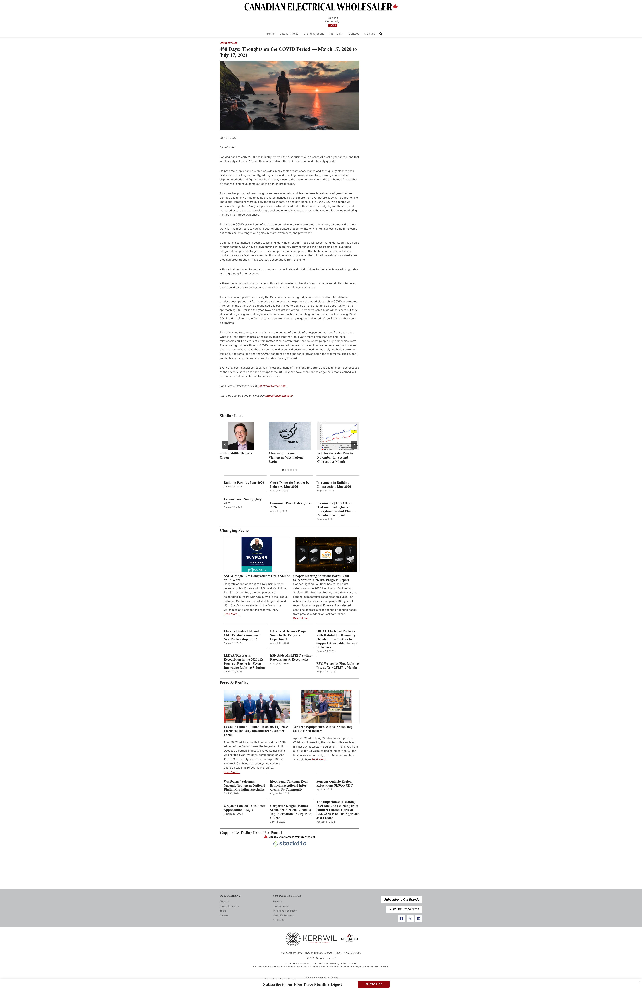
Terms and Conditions (285, 910)
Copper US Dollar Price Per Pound (251, 832)
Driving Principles (229, 906)
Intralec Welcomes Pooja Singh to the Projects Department (288, 635)
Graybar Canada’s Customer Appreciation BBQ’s (244, 808)
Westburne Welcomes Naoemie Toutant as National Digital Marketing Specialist (244, 785)
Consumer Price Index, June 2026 (290, 505)
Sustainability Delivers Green (236, 455)
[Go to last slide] (225, 445)
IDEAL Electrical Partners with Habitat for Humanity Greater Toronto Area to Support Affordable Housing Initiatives (336, 639)
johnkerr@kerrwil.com (272, 386)
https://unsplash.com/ (279, 395)
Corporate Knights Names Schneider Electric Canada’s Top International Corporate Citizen (290, 812)
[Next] (354, 445)
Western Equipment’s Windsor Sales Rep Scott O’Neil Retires (323, 729)
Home (271, 33)
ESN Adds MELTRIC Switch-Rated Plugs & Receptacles (291, 657)
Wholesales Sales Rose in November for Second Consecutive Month (335, 457)
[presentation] (241, 436)
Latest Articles (289, 33)
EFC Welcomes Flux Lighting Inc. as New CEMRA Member (337, 666)
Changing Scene (314, 33)
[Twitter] (410, 918)
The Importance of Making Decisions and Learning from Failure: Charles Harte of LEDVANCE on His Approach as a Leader (337, 810)
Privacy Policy (280, 906)
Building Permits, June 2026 (244, 483)
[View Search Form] (381, 34)
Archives (369, 33)
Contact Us (279, 920)
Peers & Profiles (234, 683)
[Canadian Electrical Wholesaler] (241, 33)
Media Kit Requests (283, 915)
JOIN (333, 25)
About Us (225, 901)
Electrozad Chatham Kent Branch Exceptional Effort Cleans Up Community (289, 785)
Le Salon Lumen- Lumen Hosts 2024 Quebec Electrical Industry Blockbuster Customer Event (256, 731)
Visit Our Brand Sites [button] (404, 909)
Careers (224, 915)
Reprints (277, 901)
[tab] (283, 470)
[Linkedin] (418, 918)
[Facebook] (401, 918)
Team (223, 910)
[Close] (639, 982)
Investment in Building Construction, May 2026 (333, 485)
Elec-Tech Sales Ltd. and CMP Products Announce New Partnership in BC (242, 635)
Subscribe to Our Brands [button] (401, 899)
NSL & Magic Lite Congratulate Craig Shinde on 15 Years (257, 578)
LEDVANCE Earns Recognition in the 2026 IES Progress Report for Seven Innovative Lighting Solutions (245, 661)
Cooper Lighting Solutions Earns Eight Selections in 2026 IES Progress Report (321, 578)
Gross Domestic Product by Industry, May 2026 (289, 485)
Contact (354, 33)
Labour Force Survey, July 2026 (242, 501)
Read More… (232, 614)
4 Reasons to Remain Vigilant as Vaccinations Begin (286, 457)
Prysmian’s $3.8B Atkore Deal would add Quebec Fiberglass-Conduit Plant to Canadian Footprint (336, 509)
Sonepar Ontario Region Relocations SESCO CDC (334, 783)
